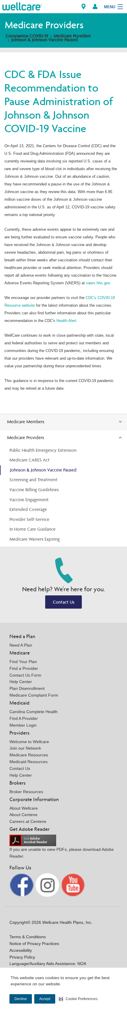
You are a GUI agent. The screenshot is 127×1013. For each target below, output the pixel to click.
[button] (78, 999)
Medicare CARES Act (29, 460)
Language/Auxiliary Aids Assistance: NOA (47, 963)
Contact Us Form (25, 675)
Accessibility (20, 950)
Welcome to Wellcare (29, 741)
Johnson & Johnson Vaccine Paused (44, 39)
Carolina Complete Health (33, 711)
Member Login (23, 725)
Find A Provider (23, 718)
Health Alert (66, 320)
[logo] (22, 6)
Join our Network (25, 748)
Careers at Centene (27, 821)
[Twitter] (48, 884)
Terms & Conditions (27, 936)
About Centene (23, 814)
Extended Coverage (28, 509)
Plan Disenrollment (27, 688)
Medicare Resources (28, 755)
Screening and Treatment (33, 479)
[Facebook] (22, 884)
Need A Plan (20, 645)
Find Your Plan (23, 661)
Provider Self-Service (29, 519)
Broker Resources (26, 791)
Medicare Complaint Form (33, 695)
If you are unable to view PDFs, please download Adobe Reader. (61, 852)
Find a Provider (23, 668)
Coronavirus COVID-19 (27, 36)
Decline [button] (20, 999)
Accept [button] (44, 999)
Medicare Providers (72, 36)
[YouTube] (73, 884)
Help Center (20, 681)
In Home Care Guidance (32, 529)
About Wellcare (23, 808)
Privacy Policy (22, 957)
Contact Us (63, 602)
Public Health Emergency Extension (42, 450)
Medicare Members (25, 421)
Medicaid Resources (28, 761)
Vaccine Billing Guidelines (34, 489)
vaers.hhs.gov (98, 283)
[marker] (84, 7)
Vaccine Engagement (29, 499)
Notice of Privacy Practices (34, 943)
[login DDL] (95, 7)
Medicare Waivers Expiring (34, 539)
